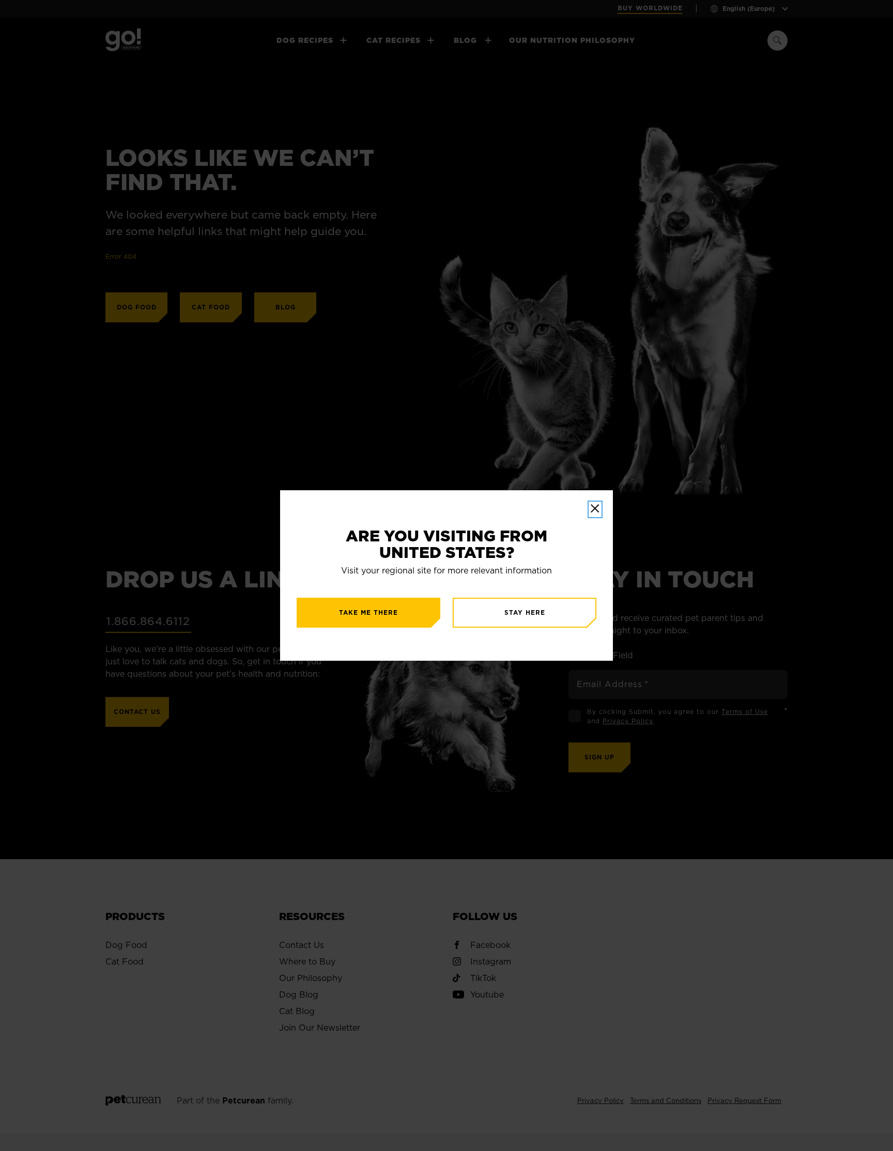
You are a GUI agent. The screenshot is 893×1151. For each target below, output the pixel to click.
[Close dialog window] (595, 509)
